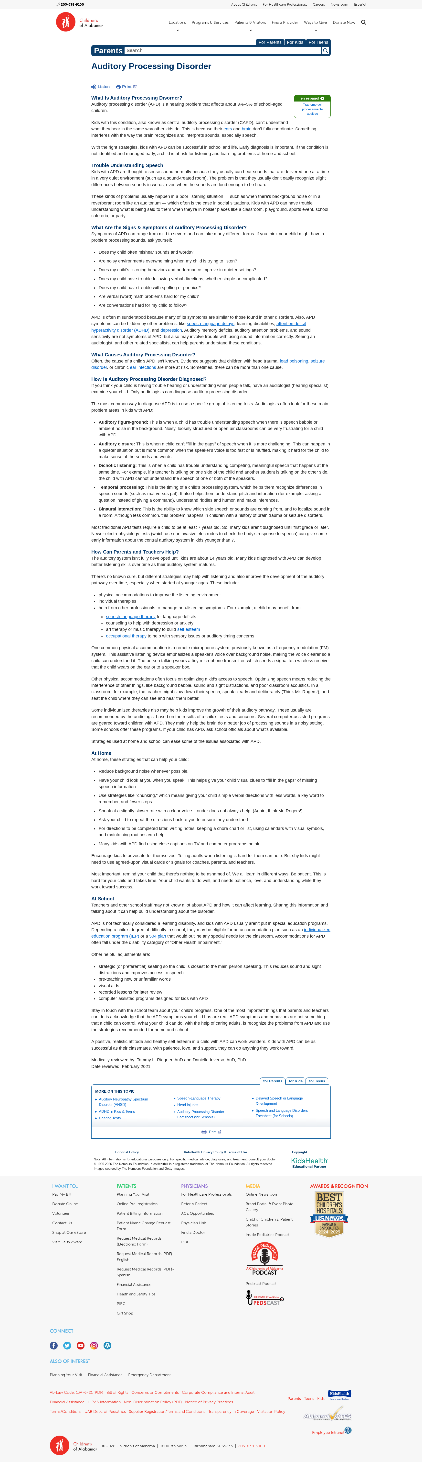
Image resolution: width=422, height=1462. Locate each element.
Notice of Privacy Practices (209, 1402)
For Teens (318, 42)
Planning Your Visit (133, 1194)
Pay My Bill (61, 1194)
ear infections (143, 367)
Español (360, 4)
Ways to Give (315, 22)
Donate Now (344, 22)
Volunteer (61, 1213)
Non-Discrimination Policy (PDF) (153, 1402)
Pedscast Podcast (261, 1283)
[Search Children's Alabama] (363, 22)
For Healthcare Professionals (285, 4)
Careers (319, 4)
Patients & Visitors (250, 22)
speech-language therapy (131, 616)
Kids (321, 1398)
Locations (177, 22)
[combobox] (223, 50)
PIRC (121, 1303)
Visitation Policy (271, 1411)
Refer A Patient (194, 1203)
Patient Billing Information (139, 1213)
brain (247, 128)
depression (171, 330)
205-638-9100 (72, 4)
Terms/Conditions (65, 1411)
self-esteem (188, 629)
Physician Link (193, 1223)
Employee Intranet (328, 1432)
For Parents (270, 42)
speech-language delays (210, 323)
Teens (309, 1398)
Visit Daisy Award (67, 1242)
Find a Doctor (193, 1232)
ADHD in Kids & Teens (117, 1111)
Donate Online (65, 1203)
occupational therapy (126, 636)
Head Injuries (187, 1105)
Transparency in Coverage (231, 1411)
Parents (294, 1398)
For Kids (295, 42)
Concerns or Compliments (155, 1392)
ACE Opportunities (197, 1213)
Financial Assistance (134, 1284)
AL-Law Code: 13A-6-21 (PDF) (76, 1392)
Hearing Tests (110, 1118)
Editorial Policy (127, 1152)
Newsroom (339, 4)
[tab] (317, 1080)
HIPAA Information (104, 1402)
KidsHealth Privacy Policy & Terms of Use (215, 1152)
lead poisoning (294, 361)
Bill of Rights (117, 1392)
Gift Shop (125, 1313)
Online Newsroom (262, 1194)
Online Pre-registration (137, 1203)
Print (127, 86)
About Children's (244, 4)
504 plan (157, 936)
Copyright (299, 1152)
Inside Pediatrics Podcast (267, 1234)
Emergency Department (149, 1374)
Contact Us (62, 1223)
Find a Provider (285, 22)
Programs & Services (210, 22)
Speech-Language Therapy (199, 1098)
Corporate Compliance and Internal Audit (218, 1392)
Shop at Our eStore (69, 1232)
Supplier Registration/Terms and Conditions (167, 1411)
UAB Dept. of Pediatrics (105, 1411)
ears (227, 128)
